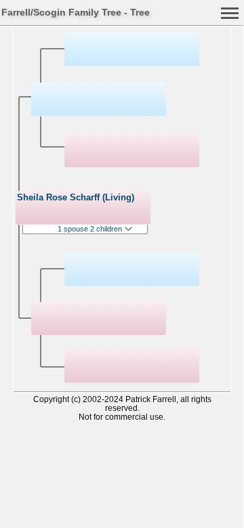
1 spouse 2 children (91, 229)
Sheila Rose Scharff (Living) (75, 197)
